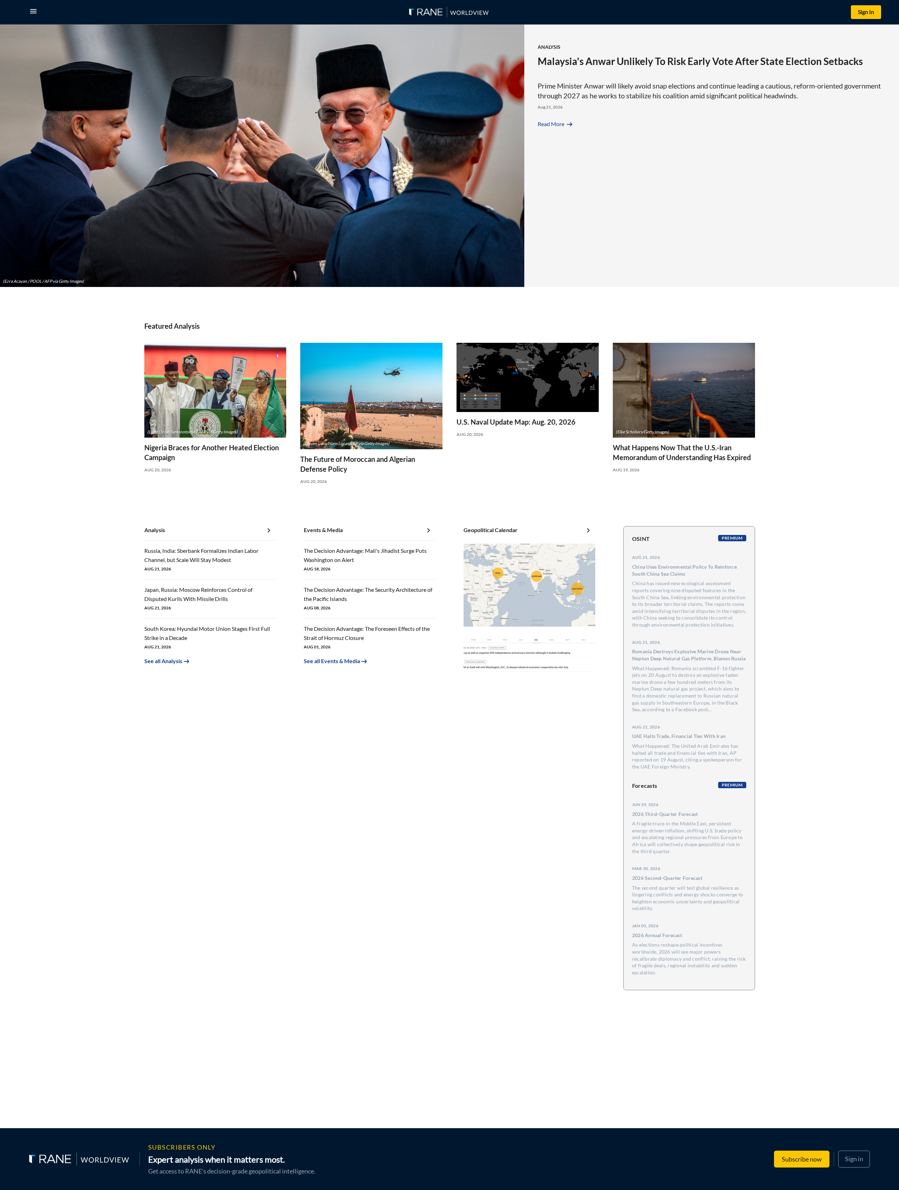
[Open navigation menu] (34, 12)
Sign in (854, 1159)
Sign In (866, 11)
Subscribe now (802, 1159)
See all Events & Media (332, 661)
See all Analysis (163, 661)
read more (556, 123)
